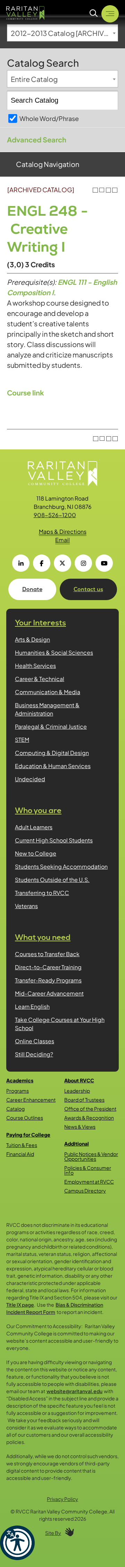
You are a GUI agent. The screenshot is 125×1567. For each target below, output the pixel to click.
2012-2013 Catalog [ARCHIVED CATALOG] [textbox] (64, 33)
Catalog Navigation (47, 164)
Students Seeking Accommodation (61, 866)
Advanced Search (36, 139)
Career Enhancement (31, 1099)
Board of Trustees (84, 1099)
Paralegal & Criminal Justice (51, 726)
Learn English (32, 1006)
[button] (17, 1543)
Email (62, 539)
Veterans (26, 906)
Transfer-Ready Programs (48, 980)
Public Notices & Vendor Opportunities (91, 1156)
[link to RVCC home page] (62, 473)
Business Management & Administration (47, 709)
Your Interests (40, 623)
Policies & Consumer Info (87, 1170)
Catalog (15, 1108)
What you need (42, 937)
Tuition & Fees (21, 1144)
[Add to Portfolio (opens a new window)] (95, 190)
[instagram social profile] (83, 563)
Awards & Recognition (89, 1117)
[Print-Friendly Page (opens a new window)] (108, 190)
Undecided (30, 779)
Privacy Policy (62, 1499)
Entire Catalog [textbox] (34, 79)
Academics (19, 1080)
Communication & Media (47, 692)
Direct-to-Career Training (48, 967)
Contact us (88, 589)
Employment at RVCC (89, 1181)
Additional (76, 1143)
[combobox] (62, 32)
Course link (25, 392)
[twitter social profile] (62, 563)
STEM (22, 739)
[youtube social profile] (104, 563)
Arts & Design (32, 639)
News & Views (79, 1126)
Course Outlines (24, 1117)
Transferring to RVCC (42, 892)
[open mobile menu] (110, 13)
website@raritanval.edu (74, 1391)
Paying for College (28, 1134)
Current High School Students (54, 840)
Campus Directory (85, 1190)
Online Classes (34, 1041)
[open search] (94, 13)
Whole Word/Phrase (49, 118)
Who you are (38, 810)
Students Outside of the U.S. (52, 879)
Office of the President (90, 1108)
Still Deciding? (34, 1054)
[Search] (109, 100)
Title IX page (20, 1305)
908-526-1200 (55, 515)
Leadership (77, 1090)
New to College (35, 853)
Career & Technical (39, 678)
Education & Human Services (53, 765)
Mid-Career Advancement (49, 993)
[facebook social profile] (41, 563)
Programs (17, 1090)
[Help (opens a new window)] (114, 190)
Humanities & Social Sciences (54, 652)
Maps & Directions (62, 531)
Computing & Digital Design (52, 752)
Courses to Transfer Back (47, 954)
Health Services (35, 665)
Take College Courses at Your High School (60, 1024)
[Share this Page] (101, 190)
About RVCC (79, 1080)
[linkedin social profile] (21, 563)
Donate (32, 589)
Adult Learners (33, 827)
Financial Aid (20, 1153)
